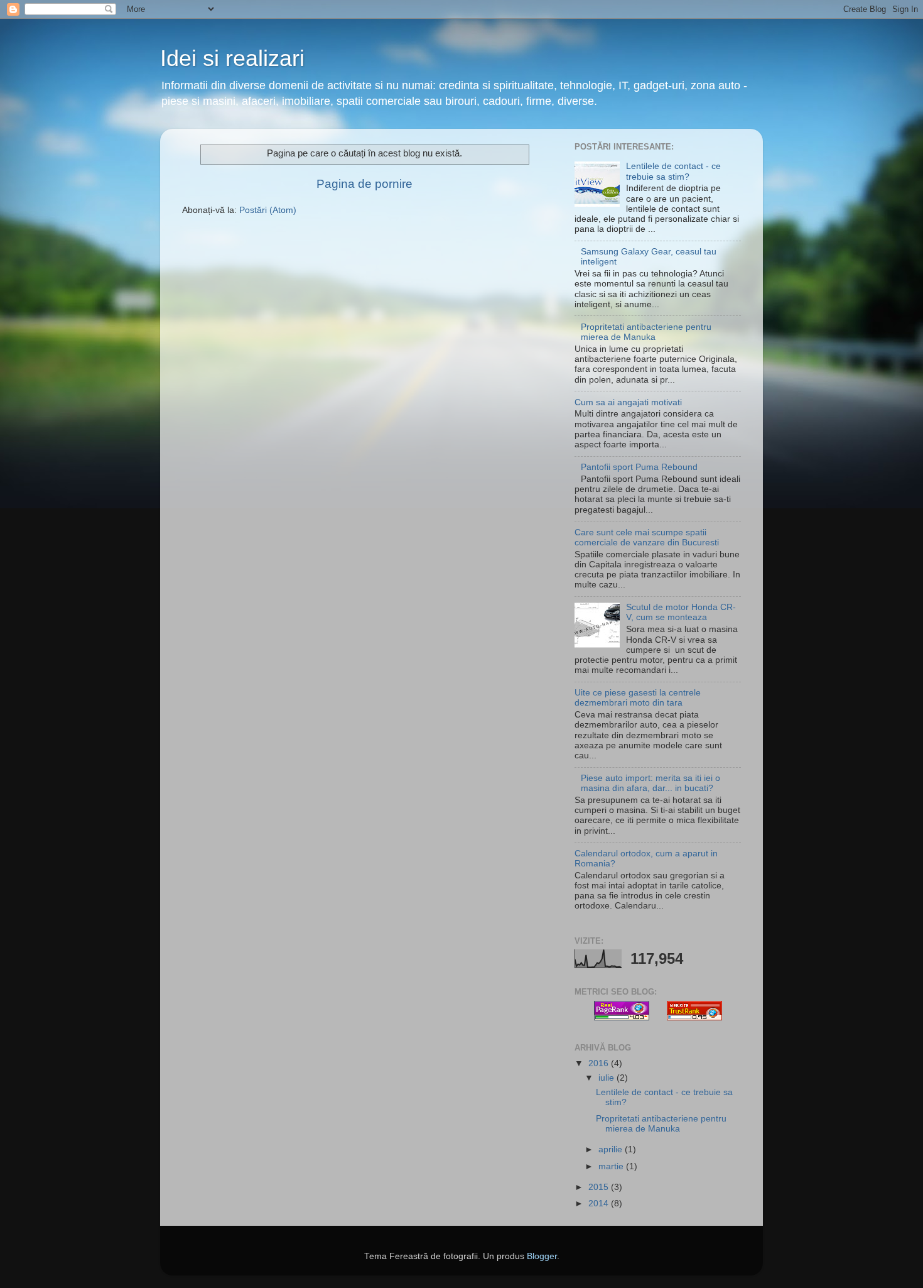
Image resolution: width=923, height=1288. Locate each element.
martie (612, 1166)
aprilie (611, 1149)
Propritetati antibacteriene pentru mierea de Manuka (646, 332)
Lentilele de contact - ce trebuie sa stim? (673, 171)
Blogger (542, 1256)
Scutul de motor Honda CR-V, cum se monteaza (681, 612)
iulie (607, 1078)
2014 (599, 1203)
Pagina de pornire (364, 183)
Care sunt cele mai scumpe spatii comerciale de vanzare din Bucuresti (647, 537)
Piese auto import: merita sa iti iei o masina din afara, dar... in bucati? (650, 783)
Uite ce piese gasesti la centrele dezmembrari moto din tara (638, 697)
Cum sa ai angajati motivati (628, 402)
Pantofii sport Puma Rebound (639, 467)
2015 (599, 1187)
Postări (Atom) (267, 210)
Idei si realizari (232, 58)
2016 (599, 1063)
